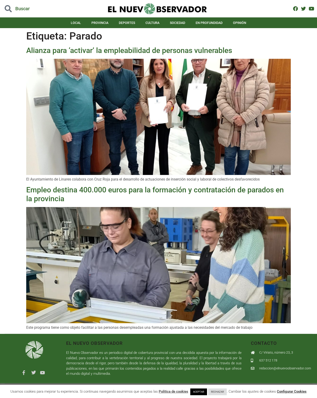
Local (76, 23)
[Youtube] (311, 8)
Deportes (127, 23)
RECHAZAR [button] (217, 391)
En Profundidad (209, 23)
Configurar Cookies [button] (292, 391)
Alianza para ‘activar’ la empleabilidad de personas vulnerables (129, 50)
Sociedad (177, 23)
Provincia (99, 23)
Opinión (239, 23)
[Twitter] (303, 8)
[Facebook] (295, 8)
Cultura (152, 23)
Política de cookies (173, 391)
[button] (31, 8)
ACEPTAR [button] (198, 391)
